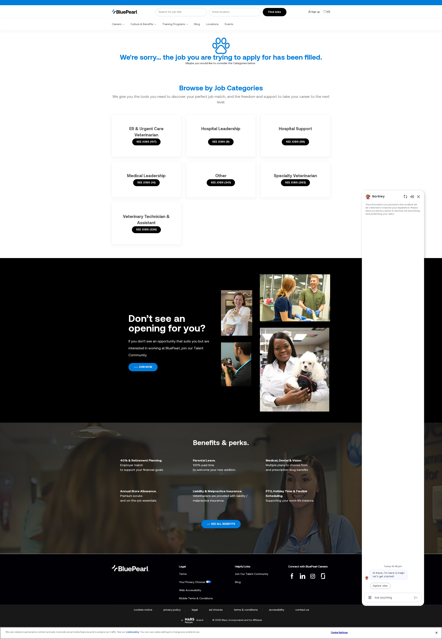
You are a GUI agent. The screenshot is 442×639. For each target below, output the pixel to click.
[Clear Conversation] (405, 196)
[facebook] (292, 576)
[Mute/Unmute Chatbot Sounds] (412, 196)
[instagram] (312, 576)
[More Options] (370, 597)
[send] (416, 597)
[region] (393, 396)
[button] (274, 12)
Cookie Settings (339, 633)
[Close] (436, 632)
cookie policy (132, 632)
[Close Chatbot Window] (418, 196)
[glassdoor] (323, 576)
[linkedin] (302, 576)
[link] (125, 11)
